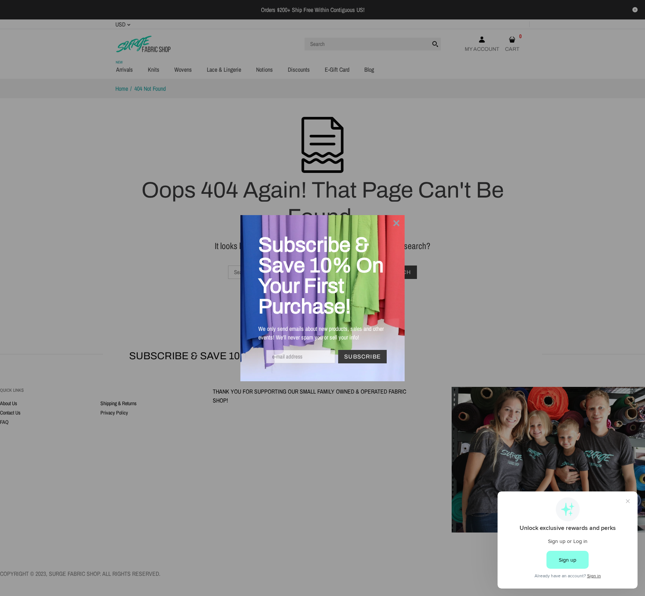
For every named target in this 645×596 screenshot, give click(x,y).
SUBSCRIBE (362, 357)
